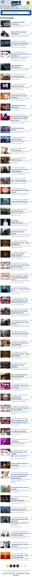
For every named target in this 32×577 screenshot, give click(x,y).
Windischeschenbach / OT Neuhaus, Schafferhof (19, 236)
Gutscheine (25, 7)
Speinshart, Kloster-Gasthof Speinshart (18, 269)
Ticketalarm (18, 7)
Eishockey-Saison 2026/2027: (19, 45)
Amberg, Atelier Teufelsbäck (16, 215)
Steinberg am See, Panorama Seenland (18, 122)
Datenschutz (12, 573)
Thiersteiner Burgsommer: (18, 141)
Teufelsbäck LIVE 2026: (17, 213)
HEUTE (12, 7)
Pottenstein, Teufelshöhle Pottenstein (18, 152)
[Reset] (29, 13)
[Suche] (3, 13)
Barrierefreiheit (20, 573)
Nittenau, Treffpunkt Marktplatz (17, 132)
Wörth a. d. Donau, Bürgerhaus (16, 526)
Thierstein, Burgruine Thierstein (17, 143)
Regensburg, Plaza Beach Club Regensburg (18, 401)
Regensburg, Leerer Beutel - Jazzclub (17, 512)
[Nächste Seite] (21, 566)
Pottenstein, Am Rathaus (15, 110)
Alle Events (7, 7)
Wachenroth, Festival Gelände (16, 247)
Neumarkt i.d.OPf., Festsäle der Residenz (18, 173)
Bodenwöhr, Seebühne (15, 79)
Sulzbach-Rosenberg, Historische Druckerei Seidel (20, 326)
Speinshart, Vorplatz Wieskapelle (17, 88)
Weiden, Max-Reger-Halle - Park (16, 390)
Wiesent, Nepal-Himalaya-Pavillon (17, 502)
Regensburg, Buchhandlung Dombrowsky (18, 537)
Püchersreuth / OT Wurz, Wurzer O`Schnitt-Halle (20, 559)
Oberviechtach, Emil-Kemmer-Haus (17, 282)
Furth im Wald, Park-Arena (16, 491)
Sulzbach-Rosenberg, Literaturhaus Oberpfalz (19, 548)
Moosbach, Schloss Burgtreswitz (17, 347)
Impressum (5, 573)
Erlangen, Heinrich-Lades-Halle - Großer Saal (19, 204)
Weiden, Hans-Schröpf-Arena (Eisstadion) (18, 47)
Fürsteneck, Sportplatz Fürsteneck (17, 304)
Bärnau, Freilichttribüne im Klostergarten (18, 183)
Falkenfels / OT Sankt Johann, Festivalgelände (19, 335)
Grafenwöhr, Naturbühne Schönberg (17, 100)
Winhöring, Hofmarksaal (15, 424)
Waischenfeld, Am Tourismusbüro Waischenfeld (19, 69)
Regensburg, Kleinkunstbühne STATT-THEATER (19, 36)
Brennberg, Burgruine (15, 162)
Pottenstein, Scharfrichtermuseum (17, 26)
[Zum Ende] (25, 566)
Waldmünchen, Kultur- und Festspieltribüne (19, 194)
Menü (3, 2)
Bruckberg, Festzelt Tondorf (16, 434)
